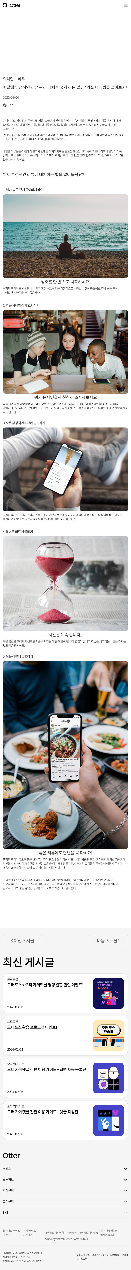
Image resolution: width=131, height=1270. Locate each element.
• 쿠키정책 (70, 1233)
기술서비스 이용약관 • (29, 1233)
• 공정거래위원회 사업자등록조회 (108, 1233)
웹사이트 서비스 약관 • (11, 1233)
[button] (126, 5)
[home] (15, 5)
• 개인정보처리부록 (87, 1233)
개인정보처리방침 (54, 1233)
